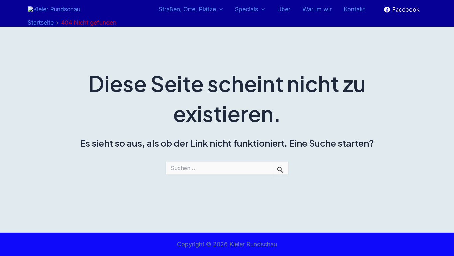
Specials (246, 9)
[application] (219, 9)
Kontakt (354, 9)
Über (283, 9)
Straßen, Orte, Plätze (187, 9)
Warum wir (317, 9)
